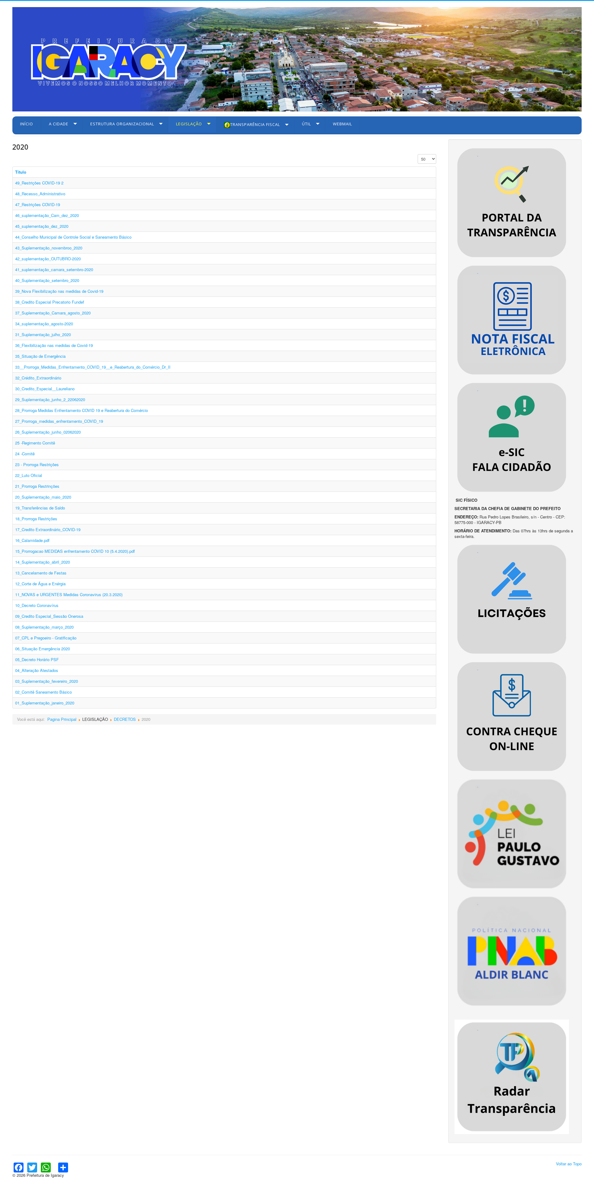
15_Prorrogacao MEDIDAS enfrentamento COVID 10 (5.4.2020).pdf (75, 551)
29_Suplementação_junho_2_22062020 (50, 399)
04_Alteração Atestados (36, 670)
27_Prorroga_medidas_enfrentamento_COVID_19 (59, 421)
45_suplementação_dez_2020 (41, 226)
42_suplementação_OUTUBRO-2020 (48, 259)
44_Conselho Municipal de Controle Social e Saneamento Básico (73, 237)
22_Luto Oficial (28, 475)
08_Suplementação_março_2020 (44, 627)
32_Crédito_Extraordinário (38, 378)
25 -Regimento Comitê (35, 443)
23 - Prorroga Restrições (37, 464)
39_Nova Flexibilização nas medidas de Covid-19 (59, 291)
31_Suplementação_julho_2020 (43, 334)
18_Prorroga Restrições (36, 519)
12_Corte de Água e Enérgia (40, 584)
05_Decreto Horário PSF (37, 659)
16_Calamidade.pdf (32, 540)
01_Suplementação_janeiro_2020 (44, 703)
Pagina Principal (61, 719)
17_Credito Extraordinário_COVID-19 (47, 529)
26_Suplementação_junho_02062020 (48, 432)
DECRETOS (125, 719)
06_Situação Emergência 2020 (42, 649)
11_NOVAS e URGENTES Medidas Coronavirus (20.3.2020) (69, 594)
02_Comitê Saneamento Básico (43, 692)
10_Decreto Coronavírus (36, 605)
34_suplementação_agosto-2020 (44, 324)
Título (20, 172)
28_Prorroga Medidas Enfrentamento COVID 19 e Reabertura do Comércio (81, 410)
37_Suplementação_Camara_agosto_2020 (53, 313)
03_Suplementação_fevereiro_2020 (46, 681)
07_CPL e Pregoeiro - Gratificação (45, 638)
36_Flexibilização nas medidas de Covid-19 (54, 345)
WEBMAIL (342, 124)
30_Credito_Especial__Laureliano (45, 389)
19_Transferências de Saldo (40, 508)
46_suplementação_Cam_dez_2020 (47, 215)
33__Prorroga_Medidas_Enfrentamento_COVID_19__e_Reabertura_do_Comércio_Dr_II (92, 367)
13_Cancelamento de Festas (41, 573)
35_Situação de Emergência (40, 356)
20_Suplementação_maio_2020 (43, 497)
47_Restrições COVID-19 (37, 204)
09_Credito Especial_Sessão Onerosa (49, 616)
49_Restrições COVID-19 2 (39, 183)
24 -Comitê (25, 454)
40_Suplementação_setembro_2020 (47, 280)
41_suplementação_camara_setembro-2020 (54, 269)
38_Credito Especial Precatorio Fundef (49, 302)
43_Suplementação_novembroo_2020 (48, 248)
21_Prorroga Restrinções (37, 486)
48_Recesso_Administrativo (40, 194)
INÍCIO (26, 124)
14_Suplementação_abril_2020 (42, 562)
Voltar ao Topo (569, 1164)
